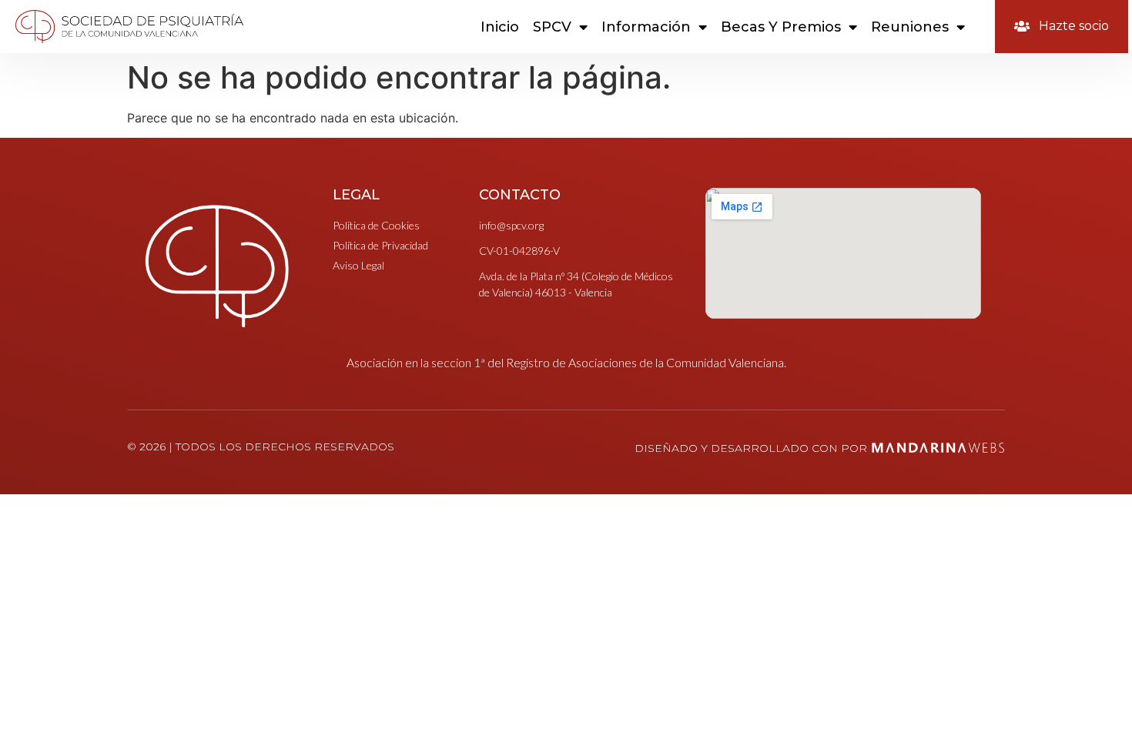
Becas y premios (781, 26)
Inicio (500, 26)
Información (646, 26)
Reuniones (910, 26)
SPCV (552, 26)
